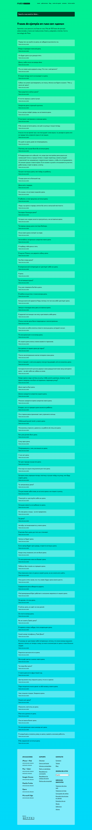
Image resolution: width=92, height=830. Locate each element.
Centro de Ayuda (56, 3)
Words (58, 804)
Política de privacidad (45, 781)
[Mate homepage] (23, 3)
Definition (59, 807)
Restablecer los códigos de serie (44, 777)
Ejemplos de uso (60, 801)
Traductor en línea (61, 791)
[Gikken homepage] (28, 818)
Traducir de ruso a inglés (23, 44)
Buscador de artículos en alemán (62, 797)
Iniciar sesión (71, 3)
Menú (38, 3)
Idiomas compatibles (45, 766)
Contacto (64, 3)
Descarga (30, 765)
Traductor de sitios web (61, 787)
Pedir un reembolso (44, 769)
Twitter (58, 763)
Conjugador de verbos (62, 794)
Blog (50, 3)
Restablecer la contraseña (43, 773)
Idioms (58, 809)
